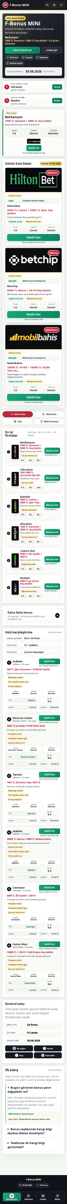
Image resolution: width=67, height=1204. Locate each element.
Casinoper (19, 887)
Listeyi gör (51, 50)
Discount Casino (22, 718)
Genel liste (19, 414)
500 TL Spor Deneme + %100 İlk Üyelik (28, 669)
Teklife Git (33, 148)
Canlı (61, 5)
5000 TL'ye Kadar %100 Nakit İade (26, 726)
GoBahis (18, 661)
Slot (54, 5)
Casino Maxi (20, 944)
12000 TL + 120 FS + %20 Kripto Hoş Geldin (30, 952)
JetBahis (18, 831)
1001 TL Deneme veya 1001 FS (23, 782)
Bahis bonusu (51, 421)
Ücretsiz (47, 5)
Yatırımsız (51, 414)
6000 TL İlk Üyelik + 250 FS (21, 895)
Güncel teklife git (22, 50)
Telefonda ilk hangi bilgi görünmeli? (26, 1145)
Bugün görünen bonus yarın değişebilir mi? (29, 1090)
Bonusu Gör (52, 450)
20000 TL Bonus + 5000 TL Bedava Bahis (29, 839)
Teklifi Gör (33, 237)
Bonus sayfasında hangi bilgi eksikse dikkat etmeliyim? (30, 1131)
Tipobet (17, 774)
